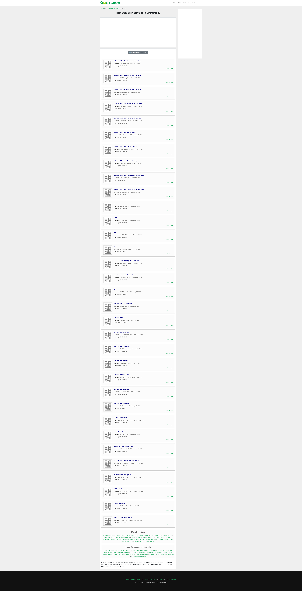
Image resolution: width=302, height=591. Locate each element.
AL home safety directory (109, 535)
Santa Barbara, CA (125, 537)
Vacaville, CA (134, 537)
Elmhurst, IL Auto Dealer (156, 550)
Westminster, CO (142, 537)
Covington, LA (106, 539)
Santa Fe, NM (159, 539)
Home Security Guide (137, 579)
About (199, 3)
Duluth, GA (156, 537)
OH (171, 539)
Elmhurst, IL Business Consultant (123, 550)
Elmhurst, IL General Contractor (121, 552)
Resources (161, 579)
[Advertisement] (138, 32)
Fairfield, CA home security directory (140, 535)
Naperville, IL (168, 537)
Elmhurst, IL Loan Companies (138, 556)
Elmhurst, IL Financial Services (115, 554)
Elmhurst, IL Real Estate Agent (137, 552)
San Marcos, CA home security (112, 537)
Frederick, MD (122, 539)
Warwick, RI (125, 541)
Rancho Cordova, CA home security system (161, 535)
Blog (179, 3)
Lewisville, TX (137, 541)
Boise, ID (162, 537)
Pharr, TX (144, 541)
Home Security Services (189, 3)
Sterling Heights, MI (150, 539)
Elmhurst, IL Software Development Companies (136, 554)
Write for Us (168, 579)
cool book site (150, 541)
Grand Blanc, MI (140, 539)
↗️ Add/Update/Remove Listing (138, 52)
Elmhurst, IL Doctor (151, 552)
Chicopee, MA (114, 539)
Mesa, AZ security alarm (123, 535)
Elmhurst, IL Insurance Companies (140, 550)
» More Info (169, 68)
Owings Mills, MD (131, 539)
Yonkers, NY (167, 539)
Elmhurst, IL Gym (153, 554)
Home (174, 3)
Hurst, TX (130, 541)
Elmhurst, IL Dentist (109, 550)
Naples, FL (150, 537)
